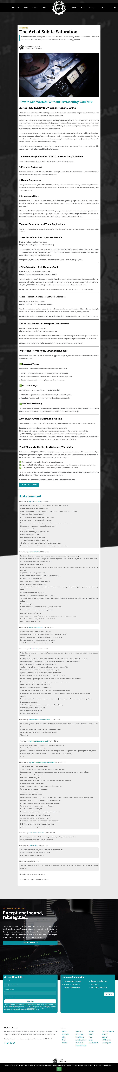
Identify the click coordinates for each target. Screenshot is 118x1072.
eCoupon (92, 7)
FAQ (82, 7)
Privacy (104, 1034)
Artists (34, 7)
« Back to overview (29, 485)
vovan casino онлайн (36, 627)
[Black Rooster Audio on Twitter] (8, 1043)
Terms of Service (108, 1031)
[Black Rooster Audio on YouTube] (11, 1043)
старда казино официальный (39, 720)
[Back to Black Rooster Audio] (59, 8)
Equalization (80, 1037)
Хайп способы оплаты (36, 833)
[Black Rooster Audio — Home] (59, 1061)
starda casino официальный (38, 741)
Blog (26, 7)
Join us (109, 994)
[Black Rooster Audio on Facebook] (5, 1043)
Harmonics (79, 1043)
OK (59, 1069)
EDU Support (93, 1043)
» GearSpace (106, 1043)
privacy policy (36, 1009)
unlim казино (33, 649)
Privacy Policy (88, 1065)
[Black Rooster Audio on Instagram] (14, 1043)
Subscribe (30, 1001)
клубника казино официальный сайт (42, 762)
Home (64, 1031)
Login (103, 7)
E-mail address (8, 981)
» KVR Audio (106, 1040)
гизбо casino (33, 846)
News (44, 7)
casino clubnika (34, 552)
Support (91, 1031)
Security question (9, 989)
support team (30, 1008)
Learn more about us (30, 943)
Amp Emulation (81, 1040)
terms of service (25, 1009)
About (74, 7)
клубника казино (35, 501)
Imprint (104, 1037)
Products (15, 7)
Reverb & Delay (81, 1045)
